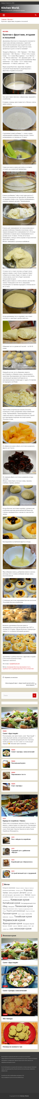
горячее (15, 926)
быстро (5, 926)
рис (33, 926)
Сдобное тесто (7, 668)
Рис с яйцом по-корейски (21, 839)
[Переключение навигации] (3, 15)
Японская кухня (9, 936)
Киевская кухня (20, 899)
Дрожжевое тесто (24, 667)
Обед (5, 906)
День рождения (14, 892)
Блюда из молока (20, 888)
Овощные (11, 906)
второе (10, 926)
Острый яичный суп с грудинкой (23, 873)
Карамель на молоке (11, 677)
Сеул (4, 818)
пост (29, 926)
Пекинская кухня (24, 906)
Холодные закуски (28, 923)
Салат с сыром (21, 914)
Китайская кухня (11, 903)
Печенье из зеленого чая (12, 1047)
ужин (12, 929)
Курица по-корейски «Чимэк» (14, 821)
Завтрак (27, 895)
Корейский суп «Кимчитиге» (22, 862)
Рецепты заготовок (30, 911)
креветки (25, 926)
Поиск (34, 695)
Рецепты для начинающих (16, 911)
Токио (5, 958)
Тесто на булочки (28, 668)
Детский (29, 892)
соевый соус (6, 929)
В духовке (28, 890)
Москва (5, 31)
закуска (20, 926)
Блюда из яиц (19, 890)
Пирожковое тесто (18, 774)
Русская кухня (10, 913)
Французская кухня (12, 923)
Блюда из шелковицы (9, 890)
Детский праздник (8, 895)
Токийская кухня (23, 916)
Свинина (11, 917)
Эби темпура (8, 1019)
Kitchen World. (10, 7)
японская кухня (22, 928)
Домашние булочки (13, 667)
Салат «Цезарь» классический (22, 752)
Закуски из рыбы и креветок (21, 897)
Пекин (5, 731)
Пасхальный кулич (18, 763)
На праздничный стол (28, 903)
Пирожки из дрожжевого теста (25, 909)
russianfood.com (14, 664)
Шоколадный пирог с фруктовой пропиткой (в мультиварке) (19, 684)
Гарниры (5, 893)
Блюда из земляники (9, 888)
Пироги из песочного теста (10, 909)
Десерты (23, 893)
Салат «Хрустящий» (10, 733)
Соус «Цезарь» (17, 786)
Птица (4, 911)
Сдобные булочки (17, 668)
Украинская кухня (14, 920)
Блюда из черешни (29, 888)
